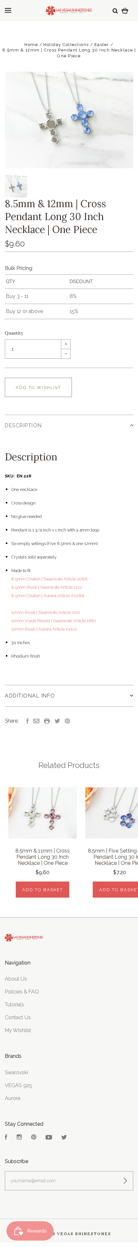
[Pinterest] (33, 1138)
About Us (16, 979)
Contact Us (18, 1017)
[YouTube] (49, 1138)
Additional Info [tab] (30, 696)
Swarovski (16, 1072)
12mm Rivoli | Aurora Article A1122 (44, 629)
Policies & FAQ (22, 992)
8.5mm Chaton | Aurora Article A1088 (47, 595)
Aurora (12, 1098)
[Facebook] (6, 1138)
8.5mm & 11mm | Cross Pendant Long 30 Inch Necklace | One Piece (42, 857)
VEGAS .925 (18, 1085)
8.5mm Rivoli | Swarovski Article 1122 (46, 587)
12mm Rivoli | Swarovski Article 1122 (45, 612)
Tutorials (14, 1005)
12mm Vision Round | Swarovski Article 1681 (53, 620)
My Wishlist (18, 1030)
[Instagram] (19, 1138)
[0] (125, 10)
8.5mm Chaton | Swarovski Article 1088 (49, 579)
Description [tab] (23, 425)
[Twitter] (64, 1138)
